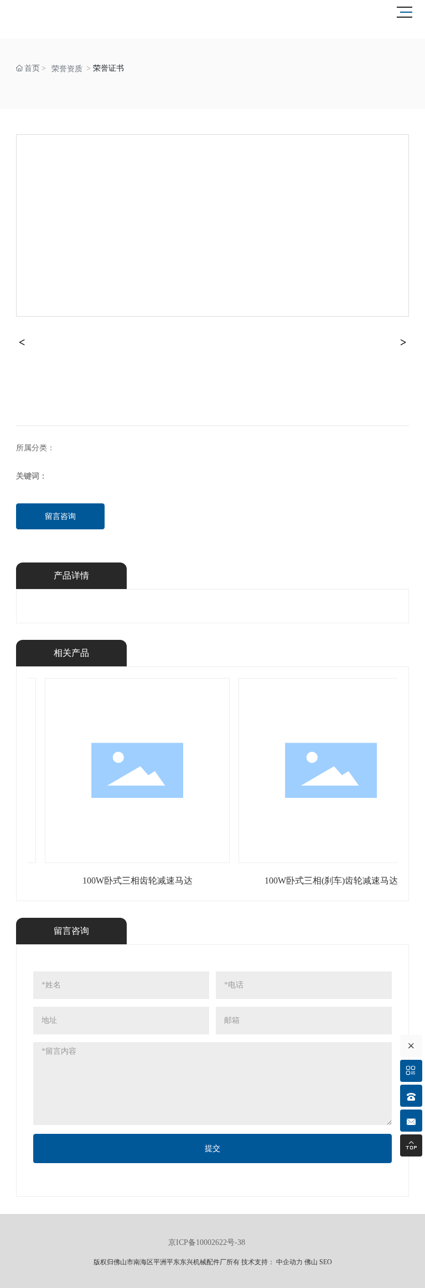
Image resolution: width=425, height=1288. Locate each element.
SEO (325, 1262)
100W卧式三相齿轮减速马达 (137, 880)
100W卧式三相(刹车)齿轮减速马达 (331, 880)
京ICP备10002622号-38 (206, 1242)
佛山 (311, 1262)
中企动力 (289, 1262)
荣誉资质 (66, 69)
